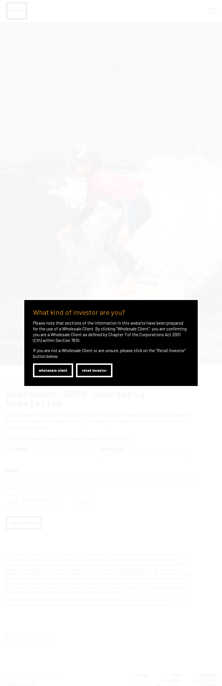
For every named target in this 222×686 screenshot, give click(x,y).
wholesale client (53, 370)
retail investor (94, 370)
